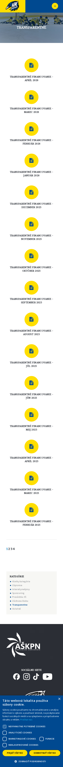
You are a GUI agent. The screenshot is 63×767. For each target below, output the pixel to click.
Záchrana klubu (20, 601)
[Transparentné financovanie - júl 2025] (31, 351)
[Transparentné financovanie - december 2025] (31, 192)
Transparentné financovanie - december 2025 (31, 205)
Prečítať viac (26, 719)
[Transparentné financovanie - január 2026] (31, 160)
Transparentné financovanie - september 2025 (31, 300)
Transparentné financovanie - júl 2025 (31, 364)
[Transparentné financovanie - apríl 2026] (31, 65)
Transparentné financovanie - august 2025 (31, 332)
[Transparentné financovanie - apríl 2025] (31, 446)
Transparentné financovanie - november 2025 (31, 237)
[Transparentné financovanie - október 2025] (31, 256)
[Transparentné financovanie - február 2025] (31, 510)
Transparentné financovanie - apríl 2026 (31, 78)
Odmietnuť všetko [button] (45, 753)
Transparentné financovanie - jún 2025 (31, 395)
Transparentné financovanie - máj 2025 (31, 427)
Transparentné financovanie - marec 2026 (31, 110)
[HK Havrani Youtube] (47, 674)
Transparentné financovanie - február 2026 (31, 141)
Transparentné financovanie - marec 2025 (31, 491)
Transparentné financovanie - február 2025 (31, 522)
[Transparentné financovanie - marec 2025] (31, 478)
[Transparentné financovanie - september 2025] (31, 288)
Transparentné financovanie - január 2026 (31, 173)
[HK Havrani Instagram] (26, 674)
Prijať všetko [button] (15, 753)
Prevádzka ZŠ (19, 597)
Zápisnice (17, 585)
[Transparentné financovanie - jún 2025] (31, 383)
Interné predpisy (21, 589)
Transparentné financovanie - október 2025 (31, 268)
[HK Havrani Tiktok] (36, 674)
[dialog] (31, 731)
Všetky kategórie (21, 581)
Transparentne (19, 604)
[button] (31, 761)
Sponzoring (18, 593)
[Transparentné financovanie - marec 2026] (31, 97)
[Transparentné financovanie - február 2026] (31, 129)
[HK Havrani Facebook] (16, 674)
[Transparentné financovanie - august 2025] (31, 319)
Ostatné (16, 608)
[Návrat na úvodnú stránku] (12, 1)
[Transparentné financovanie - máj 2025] (31, 415)
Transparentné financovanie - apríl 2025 (31, 459)
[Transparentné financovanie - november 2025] (31, 224)
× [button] (59, 699)
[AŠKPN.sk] (23, 634)
